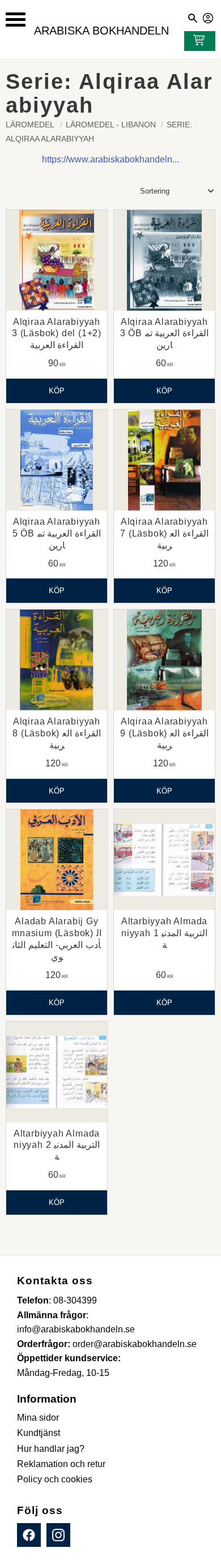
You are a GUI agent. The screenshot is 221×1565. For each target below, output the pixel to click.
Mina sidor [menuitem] (38, 1417)
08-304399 (75, 1300)
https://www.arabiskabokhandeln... (110, 159)
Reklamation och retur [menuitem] (61, 1464)
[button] (16, 19)
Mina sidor (208, 16)
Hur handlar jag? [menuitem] (50, 1448)
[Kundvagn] (197, 41)
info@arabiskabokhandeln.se (76, 1329)
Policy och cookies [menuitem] (54, 1479)
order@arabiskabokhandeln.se (135, 1344)
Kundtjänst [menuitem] (38, 1433)
